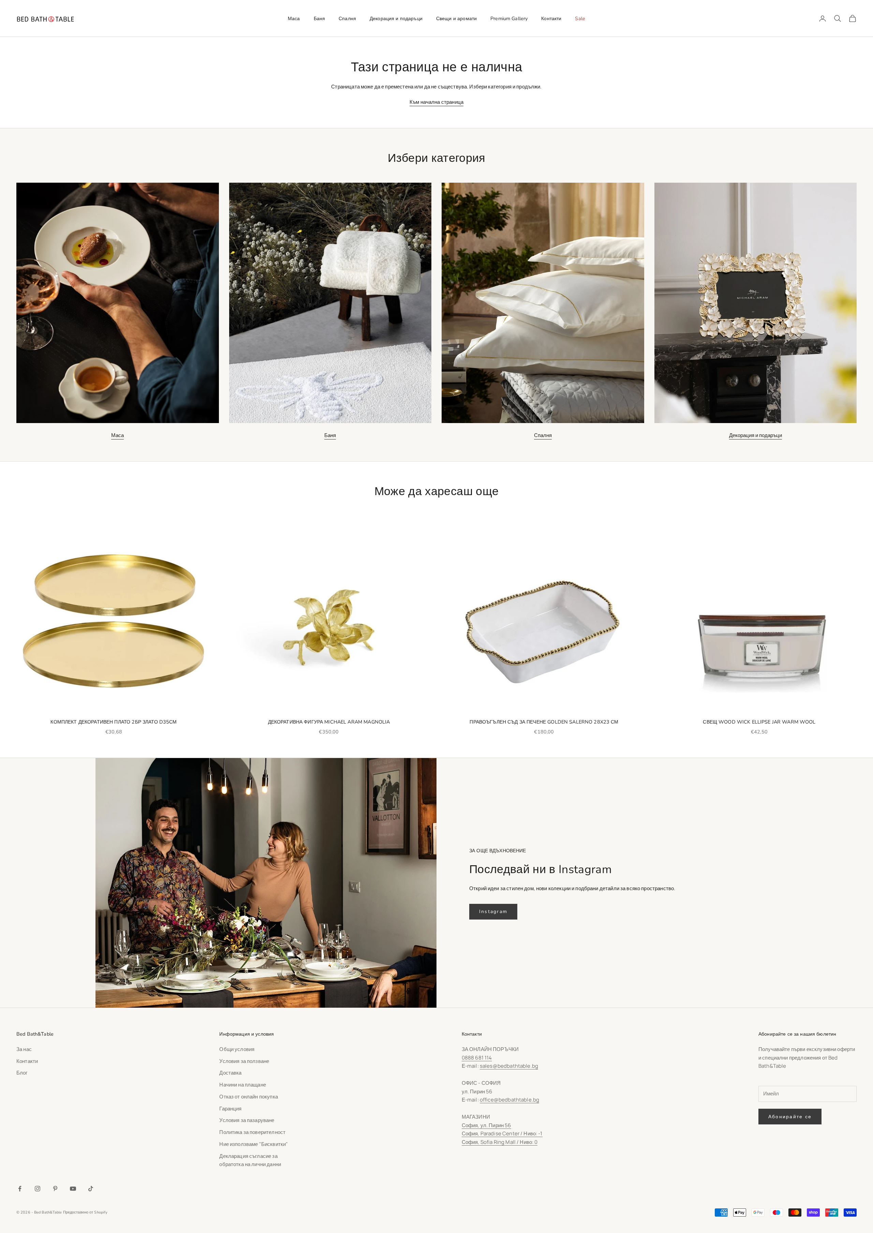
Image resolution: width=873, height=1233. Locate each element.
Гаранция (230, 1108)
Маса (294, 18)
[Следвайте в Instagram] (37, 1188)
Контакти (551, 18)
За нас (24, 1049)
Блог (22, 1072)
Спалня (347, 18)
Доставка (230, 1072)
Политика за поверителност (252, 1132)
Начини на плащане (242, 1084)
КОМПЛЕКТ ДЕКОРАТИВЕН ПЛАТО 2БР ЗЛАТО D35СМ (113, 721)
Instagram (493, 911)
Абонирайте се (790, 1116)
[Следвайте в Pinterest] (55, 1188)
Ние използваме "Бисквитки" (253, 1144)
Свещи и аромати (456, 18)
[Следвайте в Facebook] (19, 1188)
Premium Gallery (509, 18)
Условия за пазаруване (246, 1120)
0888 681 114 (477, 1057)
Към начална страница (436, 102)
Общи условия (236, 1049)
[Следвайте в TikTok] (90, 1188)
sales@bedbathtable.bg (509, 1065)
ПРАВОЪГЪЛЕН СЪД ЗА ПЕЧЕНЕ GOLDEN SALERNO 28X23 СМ (544, 721)
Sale (580, 18)
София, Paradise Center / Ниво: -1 (502, 1133)
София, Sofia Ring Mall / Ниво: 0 (500, 1142)
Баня (319, 18)
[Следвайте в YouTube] (73, 1188)
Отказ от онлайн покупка (248, 1096)
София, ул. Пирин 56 (486, 1125)
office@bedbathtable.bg (509, 1099)
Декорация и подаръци (396, 18)
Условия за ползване (244, 1061)
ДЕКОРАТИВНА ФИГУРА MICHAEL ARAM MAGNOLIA (329, 721)
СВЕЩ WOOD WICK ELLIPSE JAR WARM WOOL (759, 721)
